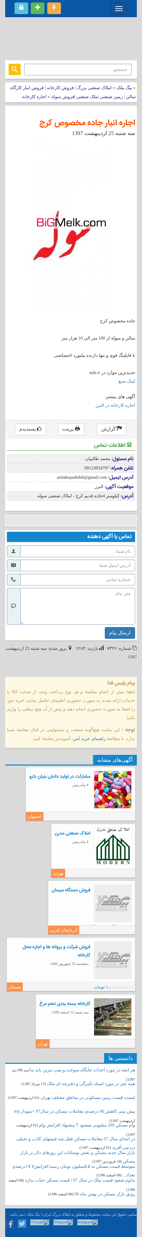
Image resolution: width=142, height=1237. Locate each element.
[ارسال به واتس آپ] (63, 520)
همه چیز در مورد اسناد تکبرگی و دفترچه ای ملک (91, 1083)
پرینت (68, 429)
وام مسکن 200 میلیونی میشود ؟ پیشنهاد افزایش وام (86, 1124)
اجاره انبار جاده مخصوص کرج (87, 123)
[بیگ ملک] (71, 38)
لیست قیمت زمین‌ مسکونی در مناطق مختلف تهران (88, 1097)
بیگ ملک (124, 87)
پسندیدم (28, 429)
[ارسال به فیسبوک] (11, 520)
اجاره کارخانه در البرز (115, 405)
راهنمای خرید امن (89, 738)
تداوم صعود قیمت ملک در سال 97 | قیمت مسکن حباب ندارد (80, 1180)
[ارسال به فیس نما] (73, 520)
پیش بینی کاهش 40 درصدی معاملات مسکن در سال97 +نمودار (78, 1111)
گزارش (109, 429)
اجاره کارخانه (34, 96)
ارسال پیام (120, 632)
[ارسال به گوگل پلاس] (21, 520)
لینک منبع (127, 381)
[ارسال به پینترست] (42, 520)
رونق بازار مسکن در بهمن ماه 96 (104, 1193)
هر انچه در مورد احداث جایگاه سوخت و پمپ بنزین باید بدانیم (79, 1069)
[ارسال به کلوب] (83, 520)
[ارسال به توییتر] (32, 520)
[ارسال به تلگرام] (52, 520)
